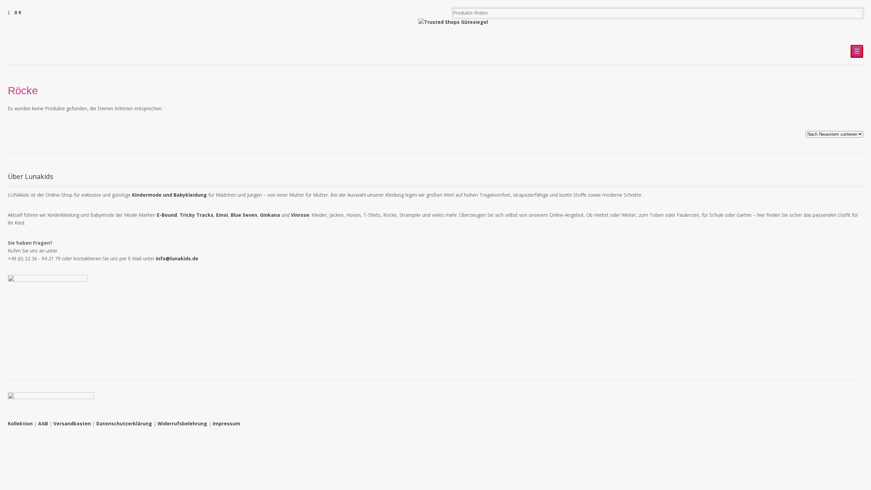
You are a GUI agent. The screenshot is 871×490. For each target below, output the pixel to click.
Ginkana (270, 215)
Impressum (226, 423)
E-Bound (167, 215)
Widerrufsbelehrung (182, 423)
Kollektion (20, 423)
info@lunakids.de (177, 258)
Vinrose (300, 215)
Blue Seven (244, 215)
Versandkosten (72, 423)
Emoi (222, 215)
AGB (43, 423)
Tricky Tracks (196, 215)
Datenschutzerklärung (124, 423)
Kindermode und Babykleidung (169, 195)
